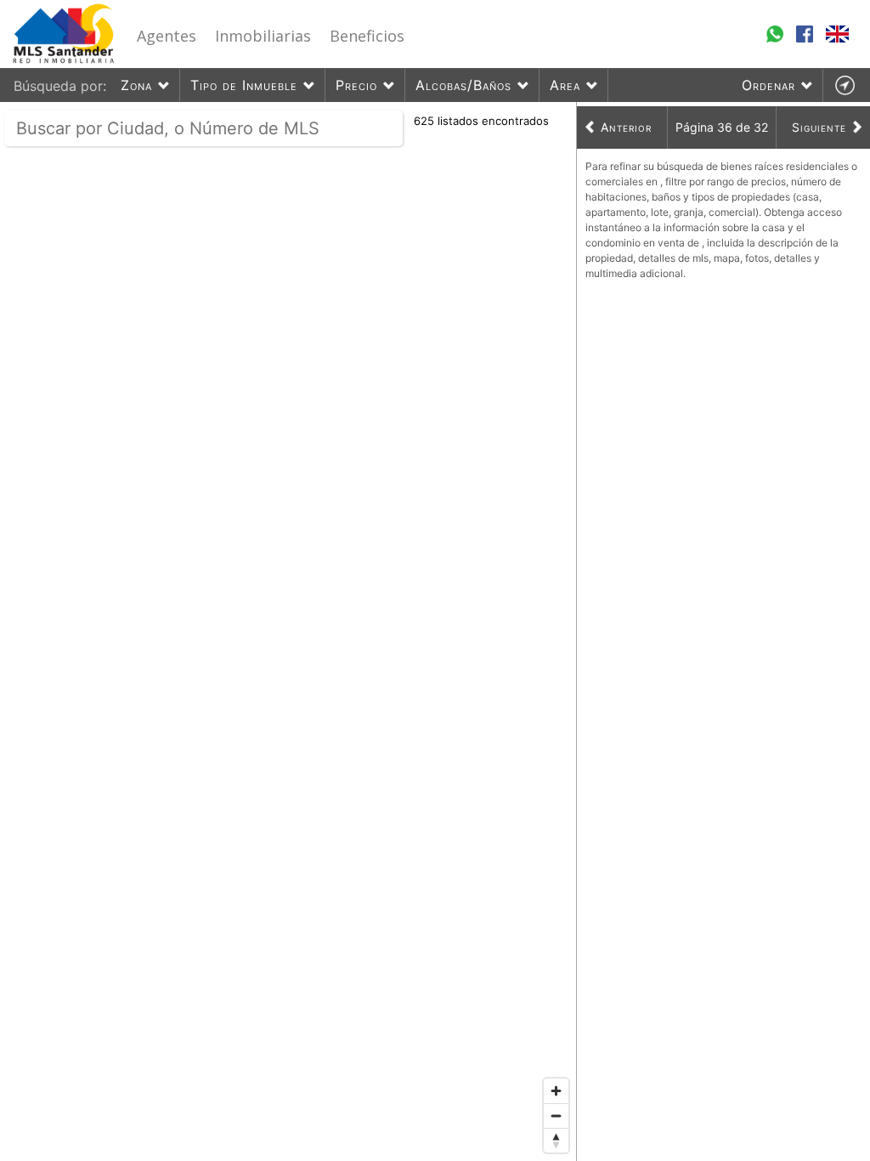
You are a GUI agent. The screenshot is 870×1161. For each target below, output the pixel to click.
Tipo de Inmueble (243, 84)
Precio (356, 84)
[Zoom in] (556, 1091)
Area (565, 84)
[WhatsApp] (777, 41)
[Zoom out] (556, 1115)
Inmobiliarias (263, 35)
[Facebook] (807, 41)
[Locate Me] (844, 85)
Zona (136, 84)
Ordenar (768, 84)
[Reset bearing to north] (556, 1140)
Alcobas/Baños (463, 84)
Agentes (166, 35)
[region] (288, 631)
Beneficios (367, 35)
